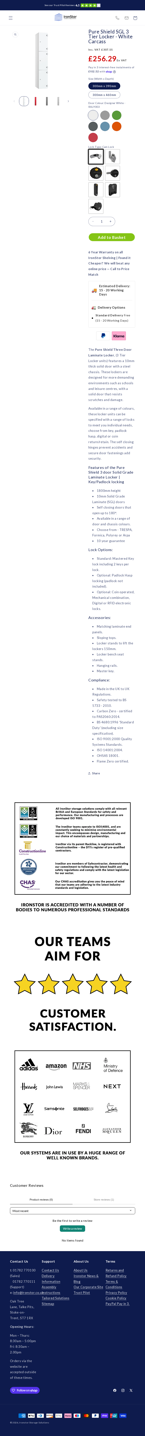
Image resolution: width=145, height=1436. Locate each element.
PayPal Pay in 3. (118, 1304)
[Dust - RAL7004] (105, 115)
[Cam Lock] (95, 156)
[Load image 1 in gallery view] (24, 101)
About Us (81, 1270)
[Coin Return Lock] (112, 189)
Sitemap (48, 1304)
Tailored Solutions (55, 1298)
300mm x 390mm (104, 86)
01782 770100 (117, 18)
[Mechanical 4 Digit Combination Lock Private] (95, 173)
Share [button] (96, 773)
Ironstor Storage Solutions (34, 1422)
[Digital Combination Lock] (95, 189)
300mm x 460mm (104, 94)
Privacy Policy (116, 1293)
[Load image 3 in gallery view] (46, 101)
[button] (10, 18)
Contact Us (50, 1270)
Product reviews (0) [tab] (41, 1199)
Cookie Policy (116, 1298)
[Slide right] (68, 101)
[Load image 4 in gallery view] (58, 101)
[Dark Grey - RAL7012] (93, 126)
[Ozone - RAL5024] (105, 126)
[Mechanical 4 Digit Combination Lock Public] (112, 173)
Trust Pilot (82, 1293)
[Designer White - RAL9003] (93, 115)
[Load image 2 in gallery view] (35, 101)
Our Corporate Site (88, 1287)
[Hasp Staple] (112, 156)
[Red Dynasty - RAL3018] (93, 137)
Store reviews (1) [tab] (104, 1199)
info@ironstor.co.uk (126, 18)
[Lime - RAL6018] (116, 115)
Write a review (72, 1228)
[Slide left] (14, 101)
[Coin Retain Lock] (95, 206)
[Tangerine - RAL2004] (116, 126)
